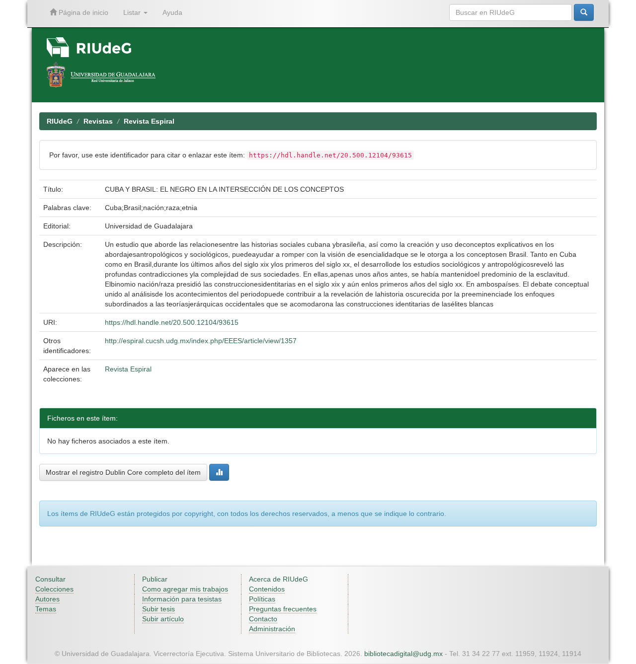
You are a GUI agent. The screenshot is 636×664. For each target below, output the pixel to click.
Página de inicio (82, 12)
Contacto (263, 619)
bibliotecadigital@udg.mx (403, 654)
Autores (47, 599)
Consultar (50, 579)
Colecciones (54, 589)
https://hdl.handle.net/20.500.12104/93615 (171, 322)
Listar (133, 12)
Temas (45, 609)
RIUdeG (60, 121)
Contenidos (267, 589)
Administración (272, 629)
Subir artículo (163, 619)
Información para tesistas (182, 599)
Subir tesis (158, 609)
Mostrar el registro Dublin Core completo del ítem (123, 472)
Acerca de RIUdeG (278, 579)
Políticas (262, 599)
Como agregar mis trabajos (185, 589)
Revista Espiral (149, 121)
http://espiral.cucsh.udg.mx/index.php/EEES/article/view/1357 (201, 341)
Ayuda (172, 12)
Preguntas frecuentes (283, 609)
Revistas (98, 121)
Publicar (154, 579)
